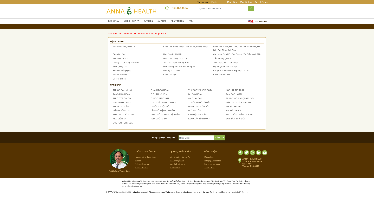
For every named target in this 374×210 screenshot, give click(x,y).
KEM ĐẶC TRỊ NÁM (197, 114)
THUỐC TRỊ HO (233, 106)
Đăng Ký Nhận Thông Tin (163, 138)
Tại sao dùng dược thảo (145, 157)
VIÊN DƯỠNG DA (121, 110)
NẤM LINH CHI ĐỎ (121, 102)
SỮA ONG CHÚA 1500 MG (238, 102)
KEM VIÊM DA (119, 119)
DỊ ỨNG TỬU (194, 110)
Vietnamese (203, 2)
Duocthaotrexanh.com (151, 181)
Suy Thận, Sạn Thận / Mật (225, 62)
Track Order (209, 167)
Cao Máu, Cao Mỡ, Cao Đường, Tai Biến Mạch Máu (237, 54)
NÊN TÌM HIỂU (177, 21)
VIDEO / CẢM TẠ (131, 21)
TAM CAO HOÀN (234, 94)
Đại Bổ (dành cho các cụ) (225, 66)
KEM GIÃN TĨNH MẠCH (199, 119)
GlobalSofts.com (241, 192)
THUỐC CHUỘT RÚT (161, 106)
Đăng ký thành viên (248, 2)
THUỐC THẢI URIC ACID (200, 90)
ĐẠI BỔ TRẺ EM (233, 110)
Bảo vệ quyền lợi (177, 160)
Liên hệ (138, 160)
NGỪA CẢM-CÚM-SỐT (199, 106)
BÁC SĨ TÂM (113, 21)
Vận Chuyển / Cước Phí (180, 157)
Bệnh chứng (117, 41)
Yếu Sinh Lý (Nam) (222, 58)
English (214, 2)
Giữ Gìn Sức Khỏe (221, 75)
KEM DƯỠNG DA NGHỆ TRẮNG (166, 114)
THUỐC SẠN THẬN (160, 98)
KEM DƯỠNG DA (159, 119)
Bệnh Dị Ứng (119, 54)
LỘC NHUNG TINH (235, 90)
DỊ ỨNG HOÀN (195, 94)
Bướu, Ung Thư (120, 66)
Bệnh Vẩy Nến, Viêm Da (124, 47)
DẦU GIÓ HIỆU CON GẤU (163, 110)
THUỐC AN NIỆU (121, 106)
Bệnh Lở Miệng (120, 75)
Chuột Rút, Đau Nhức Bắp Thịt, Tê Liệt (231, 70)
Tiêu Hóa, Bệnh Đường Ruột (176, 62)
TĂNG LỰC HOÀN (121, 94)
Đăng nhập (231, 2)
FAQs (191, 21)
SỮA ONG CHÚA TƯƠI (124, 114)
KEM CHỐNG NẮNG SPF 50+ (240, 114)
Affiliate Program (142, 164)
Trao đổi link (175, 167)
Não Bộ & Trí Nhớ (171, 70)
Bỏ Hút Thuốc (119, 79)
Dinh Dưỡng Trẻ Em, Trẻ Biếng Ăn (179, 66)
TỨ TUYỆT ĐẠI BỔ (122, 98)
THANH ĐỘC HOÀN (160, 90)
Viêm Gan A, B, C (121, 58)
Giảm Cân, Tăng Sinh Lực (175, 58)
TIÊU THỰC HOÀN (159, 94)
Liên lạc (263, 2)
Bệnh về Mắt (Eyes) (122, 70)
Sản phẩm (115, 85)
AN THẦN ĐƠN (195, 98)
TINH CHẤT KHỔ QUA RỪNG (240, 98)
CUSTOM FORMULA (123, 123)
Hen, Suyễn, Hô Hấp (172, 54)
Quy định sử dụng (177, 164)
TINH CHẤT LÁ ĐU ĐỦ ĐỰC (164, 102)
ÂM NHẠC (161, 21)
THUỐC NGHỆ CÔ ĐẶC (199, 102)
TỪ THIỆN (148, 21)
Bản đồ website (141, 167)
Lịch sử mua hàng (212, 164)
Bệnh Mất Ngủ (169, 75)
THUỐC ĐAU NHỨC (122, 90)
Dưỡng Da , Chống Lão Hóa (126, 62)
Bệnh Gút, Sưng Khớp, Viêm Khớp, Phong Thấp (185, 47)
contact (158, 192)
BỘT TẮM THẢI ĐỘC (236, 119)
